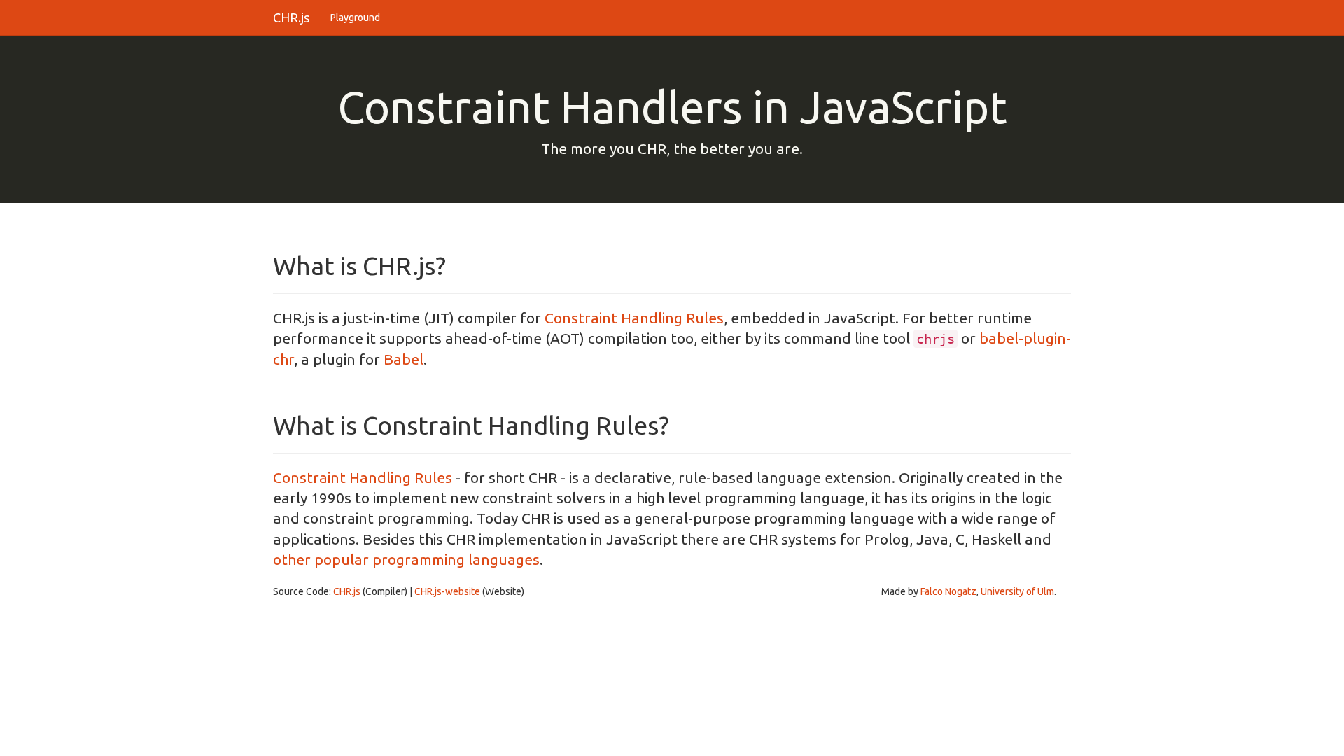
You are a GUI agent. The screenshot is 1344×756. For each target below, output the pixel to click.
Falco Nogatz (948, 591)
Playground (355, 17)
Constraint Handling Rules (634, 317)
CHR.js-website (447, 591)
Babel (404, 359)
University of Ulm (1017, 591)
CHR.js (291, 17)
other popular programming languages (406, 559)
